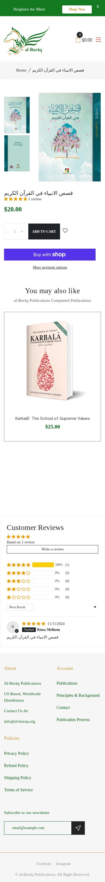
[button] (16, 199)
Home (21, 70)
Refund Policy (16, 765)
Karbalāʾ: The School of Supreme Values (52, 418)
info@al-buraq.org (19, 721)
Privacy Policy (16, 753)
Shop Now (77, 9)
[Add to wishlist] (65, 231)
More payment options (50, 267)
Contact (63, 707)
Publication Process (73, 719)
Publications (67, 683)
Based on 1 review (21, 542)
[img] (34, 624)
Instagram (63, 864)
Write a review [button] (52, 549)
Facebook (43, 864)
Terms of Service (18, 790)
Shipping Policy (17, 777)
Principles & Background (78, 695)
